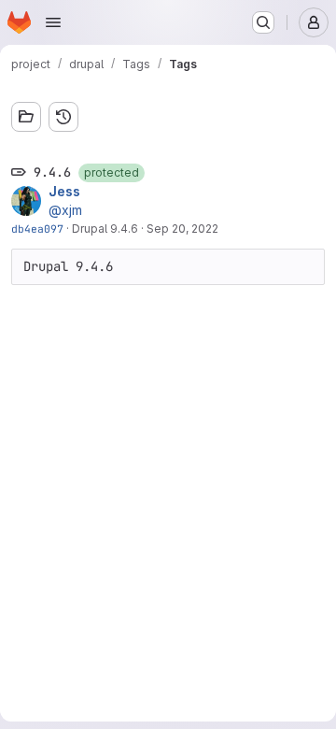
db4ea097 (37, 229)
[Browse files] (26, 117)
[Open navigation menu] (53, 22)
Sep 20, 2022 (182, 229)
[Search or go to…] (263, 22)
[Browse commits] (63, 117)
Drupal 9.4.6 (105, 229)
